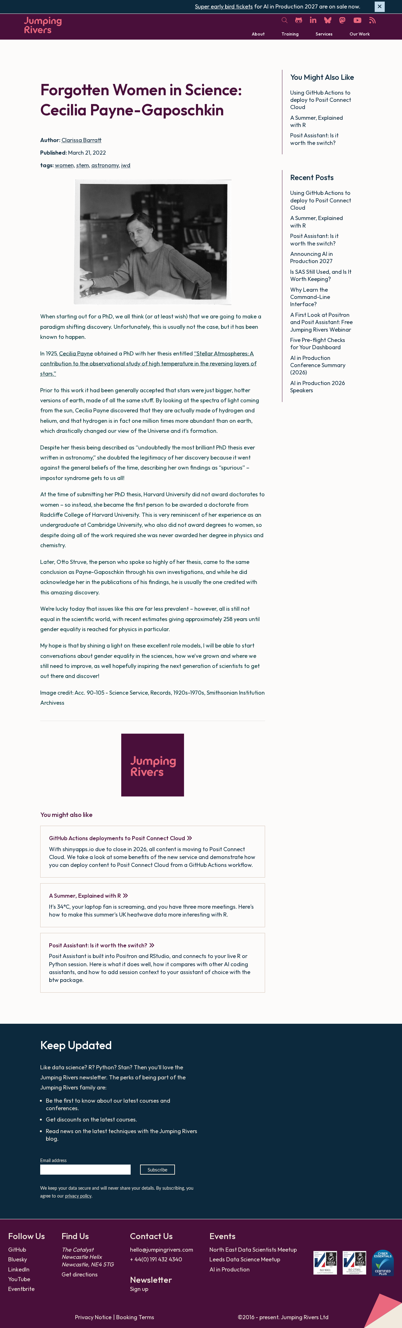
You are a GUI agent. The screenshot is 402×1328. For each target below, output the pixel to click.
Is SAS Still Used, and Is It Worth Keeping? (320, 275)
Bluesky (17, 1259)
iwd (125, 165)
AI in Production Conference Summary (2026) (317, 365)
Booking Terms (135, 1317)
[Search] (284, 20)
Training (290, 33)
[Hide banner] (380, 7)
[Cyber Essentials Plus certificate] (383, 1263)
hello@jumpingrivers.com (161, 1249)
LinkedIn (19, 1269)
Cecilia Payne (76, 353)
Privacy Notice (93, 1317)
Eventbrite (21, 1288)
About (258, 33)
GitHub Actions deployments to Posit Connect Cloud (117, 838)
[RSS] (372, 20)
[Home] (43, 25)
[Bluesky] (328, 20)
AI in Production (229, 1269)
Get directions (80, 1274)
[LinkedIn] (313, 20)
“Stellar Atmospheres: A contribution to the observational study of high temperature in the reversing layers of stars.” (148, 363)
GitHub (17, 1249)
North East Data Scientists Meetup (253, 1249)
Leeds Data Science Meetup (244, 1259)
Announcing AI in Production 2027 (312, 257)
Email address (53, 1161)
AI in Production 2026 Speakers (317, 386)
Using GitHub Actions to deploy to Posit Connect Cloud (320, 100)
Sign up (139, 1288)
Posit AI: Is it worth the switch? (98, 945)
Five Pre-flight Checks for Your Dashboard (317, 343)
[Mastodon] (342, 20)
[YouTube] (357, 20)
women (64, 165)
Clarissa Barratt (82, 140)
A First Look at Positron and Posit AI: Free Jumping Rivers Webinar (321, 322)
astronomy (105, 165)
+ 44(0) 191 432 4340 (156, 1259)
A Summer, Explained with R (85, 895)
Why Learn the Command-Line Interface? (310, 297)
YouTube (19, 1279)
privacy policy (78, 1196)
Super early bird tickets (224, 6)
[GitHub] (299, 20)
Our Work (360, 33)
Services (324, 33)
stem (82, 165)
